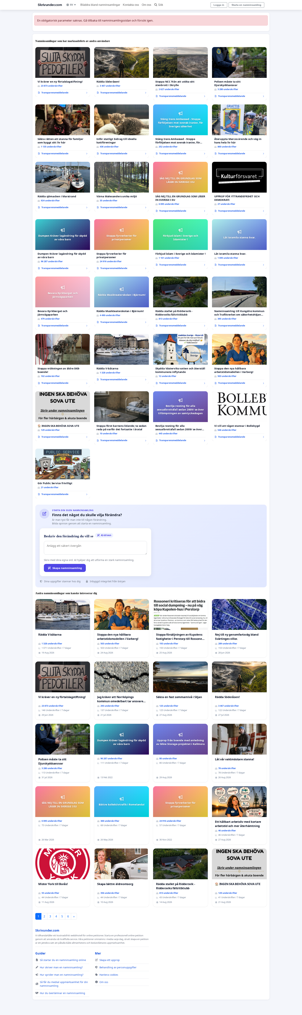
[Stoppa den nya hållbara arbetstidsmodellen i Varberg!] (239, 360)
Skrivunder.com (50, 5)
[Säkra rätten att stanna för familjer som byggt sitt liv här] (62, 131)
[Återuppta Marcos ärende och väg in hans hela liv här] (239, 131)
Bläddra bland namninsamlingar (100, 4)
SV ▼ (73, 4)
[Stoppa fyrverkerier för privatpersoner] (121, 245)
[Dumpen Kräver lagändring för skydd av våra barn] (62, 245)
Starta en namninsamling (246, 4)
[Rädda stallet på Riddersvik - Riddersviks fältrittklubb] (180, 303)
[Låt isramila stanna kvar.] (239, 244)
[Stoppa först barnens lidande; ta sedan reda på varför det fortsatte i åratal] (121, 417)
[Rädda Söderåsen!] (121, 72)
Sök (160, 4)
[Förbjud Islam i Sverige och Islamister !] (180, 244)
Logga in (219, 4)
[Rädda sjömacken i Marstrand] (62, 186)
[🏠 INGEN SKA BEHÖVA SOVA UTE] (62, 416)
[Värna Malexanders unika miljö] (121, 186)
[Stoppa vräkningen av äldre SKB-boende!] (62, 360)
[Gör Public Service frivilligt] (62, 473)
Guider (40, 953)
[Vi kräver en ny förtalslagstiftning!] (62, 72)
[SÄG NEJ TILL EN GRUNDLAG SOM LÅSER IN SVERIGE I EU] (180, 188)
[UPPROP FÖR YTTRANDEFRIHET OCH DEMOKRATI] (239, 188)
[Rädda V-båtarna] (121, 359)
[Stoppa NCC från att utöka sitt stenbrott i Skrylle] (180, 73)
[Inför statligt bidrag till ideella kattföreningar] (121, 131)
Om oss (146, 4)
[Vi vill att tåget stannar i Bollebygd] (239, 416)
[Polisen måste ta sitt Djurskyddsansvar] (239, 73)
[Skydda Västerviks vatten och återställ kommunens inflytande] (180, 360)
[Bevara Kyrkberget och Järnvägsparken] (62, 303)
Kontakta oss (131, 4)
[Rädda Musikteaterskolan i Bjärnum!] (121, 301)
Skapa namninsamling (67, 568)
